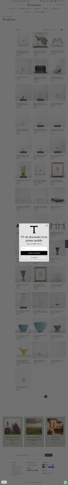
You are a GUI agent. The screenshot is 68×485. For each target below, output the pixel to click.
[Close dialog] (47, 225)
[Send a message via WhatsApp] (65, 482)
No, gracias (34, 257)
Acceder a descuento (34, 253)
